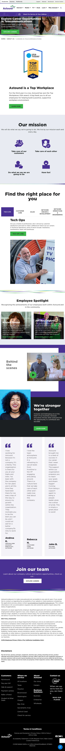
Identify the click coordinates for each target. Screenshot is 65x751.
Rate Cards (48, 738)
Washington (22, 696)
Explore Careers (32, 581)
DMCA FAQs (33, 735)
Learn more (16, 106)
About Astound (38, 676)
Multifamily (19, 1)
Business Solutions (38, 691)
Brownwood (22, 693)
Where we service (22, 676)
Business (12, 1)
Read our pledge (57, 698)
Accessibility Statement (20, 738)
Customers (6, 676)
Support (38, 1)
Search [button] (60, 7)
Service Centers (59, 1)
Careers (36, 685)
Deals (38, 7)
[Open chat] (60, 747)
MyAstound (51, 1)
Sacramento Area (24, 708)
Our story (37, 681)
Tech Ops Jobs (18, 234)
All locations (22, 681)
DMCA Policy (46, 733)
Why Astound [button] (53, 7)
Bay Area (20, 704)
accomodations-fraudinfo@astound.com (41, 603)
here (60, 615)
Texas (19, 685)
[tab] (7, 211)
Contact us (55, 676)
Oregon (20, 700)
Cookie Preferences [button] (32, 740)
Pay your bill (5, 683)
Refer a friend (6, 694)
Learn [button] (44, 7)
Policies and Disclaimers (22, 733)
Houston (20, 689)
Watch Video (11, 387)
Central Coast (22, 711)
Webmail (44, 1)
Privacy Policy (35, 733)
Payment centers (7, 691)
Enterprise (38, 699)
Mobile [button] (27, 7)
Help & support (7, 687)
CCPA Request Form (36, 738)
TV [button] (33, 7)
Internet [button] (19, 7)
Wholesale (37, 703)
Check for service (24, 715)
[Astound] (9, 8)
